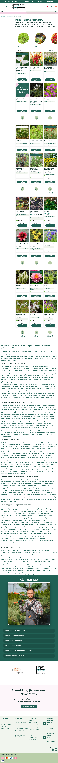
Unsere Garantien (33, 722)
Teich (30, 570)
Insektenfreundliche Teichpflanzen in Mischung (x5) (49, 170)
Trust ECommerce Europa (34, 730)
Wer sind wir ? (32, 720)
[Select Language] (48, 7)
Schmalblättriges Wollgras (20, 315)
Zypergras (18, 140)
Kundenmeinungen (34, 727)
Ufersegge (46, 285)
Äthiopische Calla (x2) (21, 67)
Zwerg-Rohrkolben (49, 140)
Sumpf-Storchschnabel (50, 98)
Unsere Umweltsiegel (34, 725)
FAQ (16, 720)
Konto (16, 725)
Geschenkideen (33, 739)
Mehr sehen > (29, 28)
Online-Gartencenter (33, 566)
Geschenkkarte (20, 98)
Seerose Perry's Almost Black (22, 244)
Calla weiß (46, 211)
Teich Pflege (48, 572)
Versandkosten (33, 733)
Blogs (30, 735)
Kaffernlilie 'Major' (34, 67)
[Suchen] (55, 12)
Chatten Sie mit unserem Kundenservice (51, 739)
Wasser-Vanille (20, 211)
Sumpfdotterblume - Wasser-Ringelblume (49, 67)
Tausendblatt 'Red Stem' (36, 140)
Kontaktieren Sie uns (20, 722)
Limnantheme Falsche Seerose (35, 244)
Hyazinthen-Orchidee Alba (35, 98)
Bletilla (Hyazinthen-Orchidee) (49, 315)
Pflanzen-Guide (33, 737)
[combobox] (41, 12)
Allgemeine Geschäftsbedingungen (21, 727)
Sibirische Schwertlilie (49, 243)
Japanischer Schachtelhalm (34, 169)
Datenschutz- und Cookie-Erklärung (20, 736)
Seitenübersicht (5, 728)
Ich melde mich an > (29, 706)
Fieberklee (32, 314)
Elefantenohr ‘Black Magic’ (35, 212)
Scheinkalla (19, 285)
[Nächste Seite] (43, 339)
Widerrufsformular (20, 731)
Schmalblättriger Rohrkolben (20, 169)
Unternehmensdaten (20, 733)
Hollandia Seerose (34, 285)
